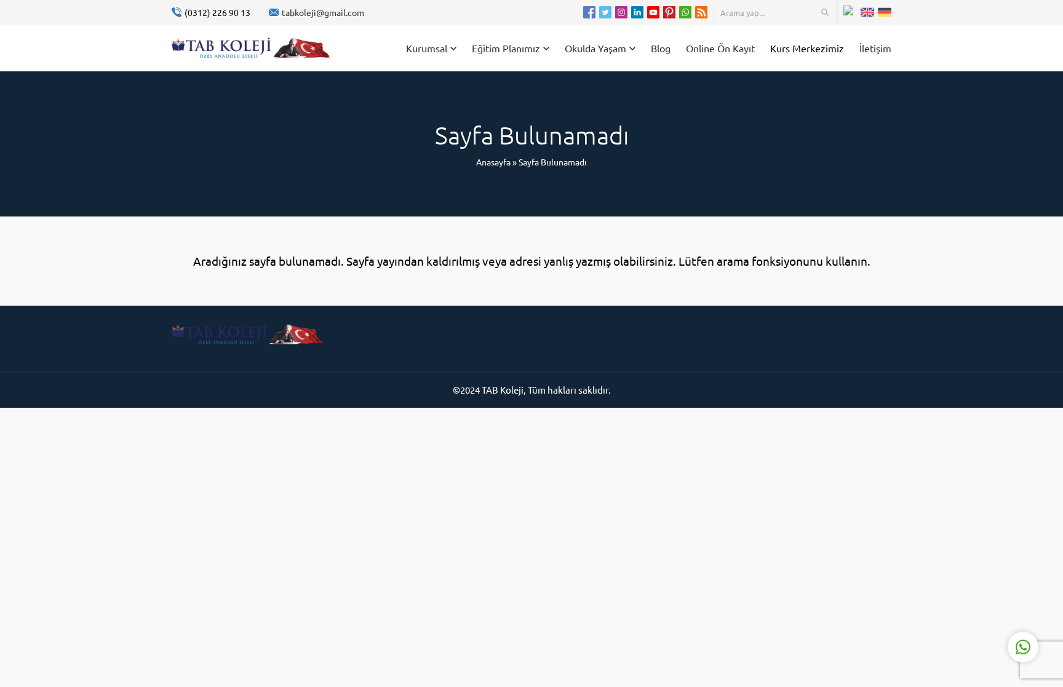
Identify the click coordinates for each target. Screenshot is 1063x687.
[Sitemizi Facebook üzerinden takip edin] (589, 12)
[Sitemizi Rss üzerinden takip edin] (701, 12)
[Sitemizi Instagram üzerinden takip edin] (621, 12)
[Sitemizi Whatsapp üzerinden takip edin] (685, 12)
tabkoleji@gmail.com (323, 12)
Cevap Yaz (946, 598)
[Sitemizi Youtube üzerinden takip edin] (653, 12)
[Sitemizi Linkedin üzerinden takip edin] (637, 12)
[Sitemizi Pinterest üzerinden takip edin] (669, 12)
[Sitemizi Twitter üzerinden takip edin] (605, 12)
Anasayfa (493, 161)
